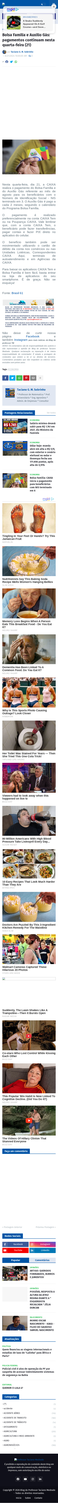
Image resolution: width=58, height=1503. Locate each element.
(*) (30, 1404)
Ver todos (51, 413)
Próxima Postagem (45, 1227)
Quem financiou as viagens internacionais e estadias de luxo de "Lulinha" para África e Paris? (27, 1352)
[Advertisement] (29, 99)
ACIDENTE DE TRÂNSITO (30, 1422)
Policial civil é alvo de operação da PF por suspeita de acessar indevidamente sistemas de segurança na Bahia (28, 1372)
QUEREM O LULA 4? (12, 1387)
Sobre (28, 1498)
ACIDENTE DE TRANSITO (30, 1417)
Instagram (21, 339)
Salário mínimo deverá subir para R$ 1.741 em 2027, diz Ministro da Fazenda (43, 428)
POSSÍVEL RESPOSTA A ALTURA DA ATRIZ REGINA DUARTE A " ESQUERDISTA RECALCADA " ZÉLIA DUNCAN (42, 1299)
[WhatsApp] (16, 61)
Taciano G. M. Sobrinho (31, 389)
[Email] (33, 378)
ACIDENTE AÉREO (30, 1413)
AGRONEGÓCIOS (30, 1445)
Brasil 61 (17, 293)
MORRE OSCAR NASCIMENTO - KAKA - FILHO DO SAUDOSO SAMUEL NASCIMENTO (42, 1325)
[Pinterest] (26, 378)
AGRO (30, 1440)
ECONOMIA (13, 369)
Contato (38, 1498)
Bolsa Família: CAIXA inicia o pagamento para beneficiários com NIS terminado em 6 (41, 484)
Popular (15, 1260)
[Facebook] (6, 61)
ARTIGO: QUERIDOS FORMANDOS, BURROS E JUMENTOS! (42, 1274)
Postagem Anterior (13, 1227)
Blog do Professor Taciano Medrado (37, 1490)
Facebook (32, 336)
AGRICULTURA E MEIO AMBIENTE (30, 1436)
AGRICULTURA (30, 1431)
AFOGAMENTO (30, 1427)
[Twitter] (11, 61)
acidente (30, 1408)
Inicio (18, 1498)
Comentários (42, 1260)
